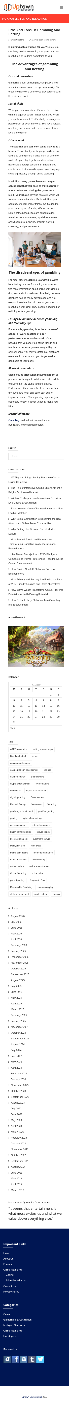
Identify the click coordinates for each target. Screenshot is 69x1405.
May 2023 (16, 1120)
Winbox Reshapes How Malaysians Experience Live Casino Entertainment (35, 500)
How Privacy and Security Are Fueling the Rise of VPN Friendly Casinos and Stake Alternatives (35, 581)
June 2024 (16, 1056)
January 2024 (18, 1079)
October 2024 (18, 1032)
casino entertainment (20, 763)
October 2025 (18, 968)
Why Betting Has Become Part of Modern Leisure (32, 531)
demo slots (15, 790)
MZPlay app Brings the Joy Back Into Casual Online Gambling (34, 479)
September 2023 (20, 1096)
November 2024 (19, 1026)
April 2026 (16, 939)
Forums (7, 1264)
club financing (37, 776)
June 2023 (16, 1114)
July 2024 (16, 1050)
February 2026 (19, 945)
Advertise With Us (16, 1280)
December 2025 (19, 956)
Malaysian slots (17, 845)
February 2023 (19, 1137)
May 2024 (16, 1061)
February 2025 (19, 1015)
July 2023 (16, 1108)
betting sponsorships (43, 749)
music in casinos (18, 859)
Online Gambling (17, 40)
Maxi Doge (36, 845)
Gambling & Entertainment (17, 1319)
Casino (10, 1274)
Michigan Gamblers (14, 1325)
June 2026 (16, 927)
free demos (36, 804)
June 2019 (16, 1172)
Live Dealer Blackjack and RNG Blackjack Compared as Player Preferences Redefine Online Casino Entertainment (35, 559)
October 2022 (18, 1155)
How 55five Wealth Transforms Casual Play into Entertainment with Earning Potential (35, 592)
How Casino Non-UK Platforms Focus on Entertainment (32, 571)
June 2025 (16, 991)
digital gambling (17, 797)
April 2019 (16, 1184)
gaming (13, 818)
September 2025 (20, 974)
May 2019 (16, 1178)
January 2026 (18, 951)
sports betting (40, 894)
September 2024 (20, 1038)
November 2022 (19, 1149)
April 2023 (16, 1126)
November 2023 (19, 1085)
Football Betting (17, 804)
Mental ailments (50, 40)
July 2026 (16, 921)
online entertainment (39, 866)
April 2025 (16, 1003)
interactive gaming (41, 825)
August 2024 (18, 1044)
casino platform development (24, 770)
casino (35, 756)
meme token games (43, 852)
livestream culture (41, 839)
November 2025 (19, 962)
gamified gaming (46, 811)
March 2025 (17, 1009)
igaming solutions (18, 825)
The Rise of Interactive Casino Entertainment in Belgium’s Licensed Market (35, 490)
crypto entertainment (20, 783)
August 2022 (18, 1166)
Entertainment (37, 797)
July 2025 (16, 986)
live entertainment (18, 839)
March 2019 (17, 1190)
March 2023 (17, 1131)
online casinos (17, 866)
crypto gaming (42, 783)
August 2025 (18, 980)
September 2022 (20, 1161)
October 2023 (18, 1091)
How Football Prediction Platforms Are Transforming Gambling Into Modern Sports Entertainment (32, 544)
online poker (37, 873)
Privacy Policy (11, 1291)
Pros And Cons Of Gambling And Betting (34, 32)
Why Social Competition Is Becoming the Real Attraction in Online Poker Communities (34, 521)
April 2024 (16, 1067)
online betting (38, 859)
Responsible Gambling (21, 887)
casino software (17, 776)
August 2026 (18, 916)
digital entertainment (36, 790)
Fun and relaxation (35, 40)
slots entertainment (19, 894)
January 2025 (18, 1021)
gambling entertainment (21, 811)
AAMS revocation (18, 749)
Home (6, 1253)
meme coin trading (19, 852)
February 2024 (19, 1073)
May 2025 (16, 997)
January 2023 (18, 1143)
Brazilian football (18, 756)
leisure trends (43, 832)
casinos (47, 770)
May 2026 (16, 933)
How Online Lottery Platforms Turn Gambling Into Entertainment (34, 602)
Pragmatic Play (37, 880)
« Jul (12, 727)
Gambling (13, 420)
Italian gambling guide (20, 832)
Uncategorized (11, 1336)
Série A (56, 894)
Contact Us (9, 1286)
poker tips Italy (17, 880)
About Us (8, 1258)
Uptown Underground (32, 1397)
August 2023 (18, 1102)
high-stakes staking (32, 818)
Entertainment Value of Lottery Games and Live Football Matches (35, 510)
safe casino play (45, 887)
